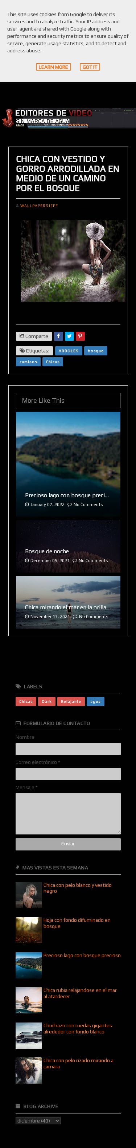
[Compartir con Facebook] (58, 336)
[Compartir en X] (69, 336)
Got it (90, 67)
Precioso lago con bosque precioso (82, 955)
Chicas (52, 361)
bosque (96, 350)
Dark (47, 701)
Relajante (71, 701)
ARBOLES (69, 350)
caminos (28, 361)
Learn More (53, 67)
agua (95, 701)
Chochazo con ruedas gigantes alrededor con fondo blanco (78, 1029)
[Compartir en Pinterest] (80, 336)
